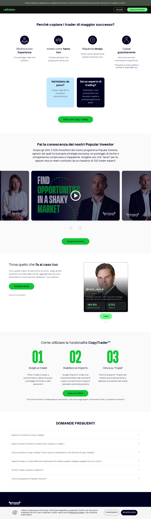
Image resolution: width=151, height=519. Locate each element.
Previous (71, 227)
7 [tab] (114, 322)
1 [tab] (101, 322)
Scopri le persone (75, 241)
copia (122, 316)
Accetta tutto (129, 512)
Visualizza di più (21, 286)
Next (80, 227)
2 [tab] (103, 322)
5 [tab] (110, 322)
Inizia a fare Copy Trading (75, 119)
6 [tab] (112, 322)
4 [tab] (108, 322)
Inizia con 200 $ (75, 393)
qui (136, 67)
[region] (75, 513)
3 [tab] (106, 322)
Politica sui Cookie (76, 513)
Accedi (119, 10)
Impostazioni (111, 512)
